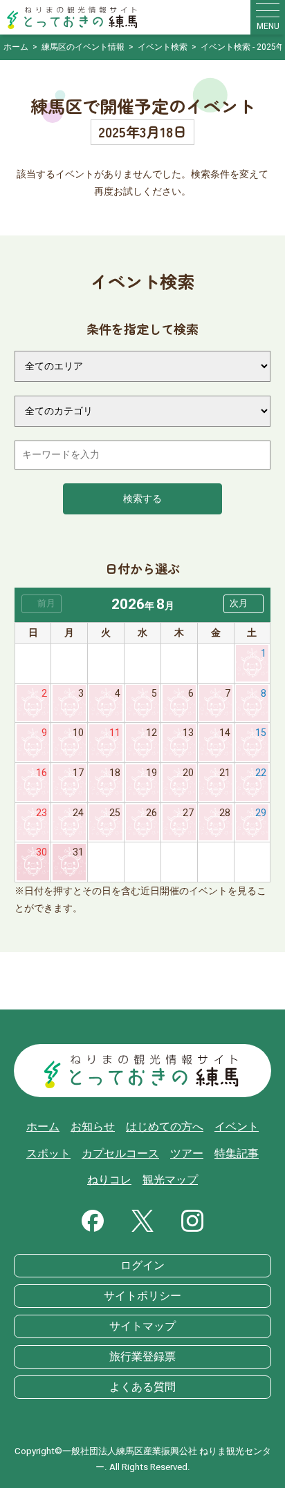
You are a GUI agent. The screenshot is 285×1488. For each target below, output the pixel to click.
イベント (236, 1127)
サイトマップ (142, 1326)
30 (41, 852)
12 (151, 733)
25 (114, 813)
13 (188, 733)
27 (188, 813)
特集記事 (236, 1154)
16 (41, 773)
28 (224, 813)
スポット (48, 1154)
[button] (243, 604)
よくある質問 (142, 1387)
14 (224, 733)
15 (260, 733)
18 (114, 773)
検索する (142, 499)
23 (41, 813)
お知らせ (93, 1127)
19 (151, 773)
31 (78, 852)
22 (260, 773)
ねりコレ (109, 1180)
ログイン (142, 1265)
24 (78, 813)
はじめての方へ (164, 1127)
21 (224, 773)
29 (260, 813)
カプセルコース (120, 1154)
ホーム (42, 1127)
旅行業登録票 (142, 1357)
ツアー (186, 1154)
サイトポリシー (142, 1296)
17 (78, 773)
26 (151, 813)
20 (188, 773)
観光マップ (170, 1180)
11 (114, 733)
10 (78, 733)
